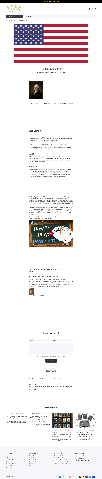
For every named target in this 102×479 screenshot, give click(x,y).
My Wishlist (32, 455)
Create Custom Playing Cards (59, 459)
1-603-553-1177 (85, 461)
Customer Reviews (11, 465)
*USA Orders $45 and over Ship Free (61, 463)
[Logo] (14, 9)
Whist (60, 144)
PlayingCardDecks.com (14, 476)
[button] (30, 324)
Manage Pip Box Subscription (36, 461)
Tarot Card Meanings (11, 459)
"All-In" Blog (9, 457)
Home (7, 20)
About (7, 455)
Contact (8, 461)
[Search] (25, 16)
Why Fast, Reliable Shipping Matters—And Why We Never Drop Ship (39, 417)
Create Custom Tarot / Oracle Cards (61, 461)
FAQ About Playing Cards (58, 457)
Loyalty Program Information (36, 457)
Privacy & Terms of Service (13, 467)
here (30, 149)
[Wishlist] (92, 9)
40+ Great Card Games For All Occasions (43, 276)
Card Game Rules (33, 465)
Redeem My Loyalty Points (36, 459)
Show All (94, 407)
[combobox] (60, 16)
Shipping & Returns (11, 463)
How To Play (13, 20)
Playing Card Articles (34, 463)
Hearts (66, 144)
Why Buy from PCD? (57, 455)
